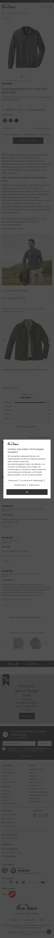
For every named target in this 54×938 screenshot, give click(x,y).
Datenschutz (34, 485)
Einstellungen (20, 485)
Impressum (13, 480)
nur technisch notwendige (32, 480)
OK (27, 492)
